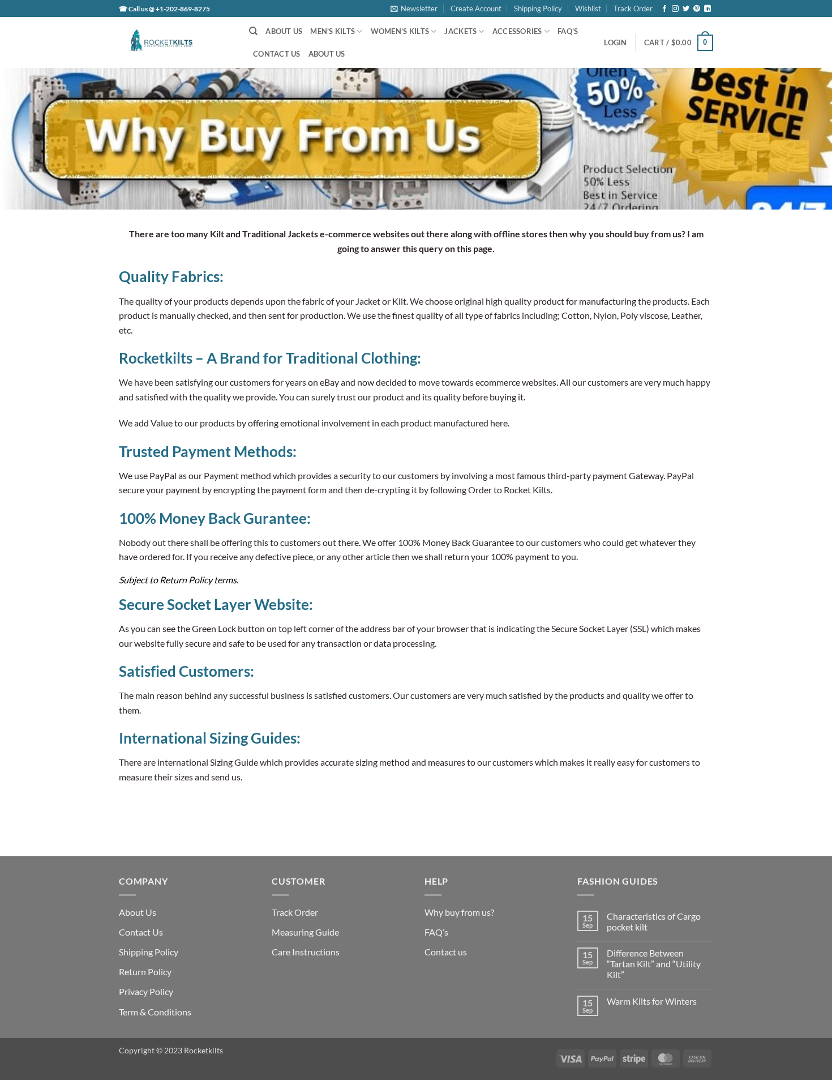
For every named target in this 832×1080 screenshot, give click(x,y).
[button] (414, 8)
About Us (283, 31)
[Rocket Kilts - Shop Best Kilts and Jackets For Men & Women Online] (175, 42)
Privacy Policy (146, 991)
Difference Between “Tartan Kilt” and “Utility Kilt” (654, 963)
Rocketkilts (203, 1050)
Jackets (460, 31)
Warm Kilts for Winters (652, 1001)
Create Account (476, 8)
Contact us (445, 951)
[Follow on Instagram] (675, 9)
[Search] (253, 31)
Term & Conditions (155, 1011)
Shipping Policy (538, 8)
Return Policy (145, 971)
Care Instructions (306, 951)
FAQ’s (567, 31)
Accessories (517, 31)
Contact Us (277, 53)
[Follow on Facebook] (664, 9)
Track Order (633, 8)
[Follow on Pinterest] (696, 9)
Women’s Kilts (400, 31)
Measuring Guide (305, 932)
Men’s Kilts (332, 31)
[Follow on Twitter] (686, 9)
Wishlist (588, 8)
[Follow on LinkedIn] (707, 9)
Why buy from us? (459, 912)
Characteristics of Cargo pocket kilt (654, 921)
